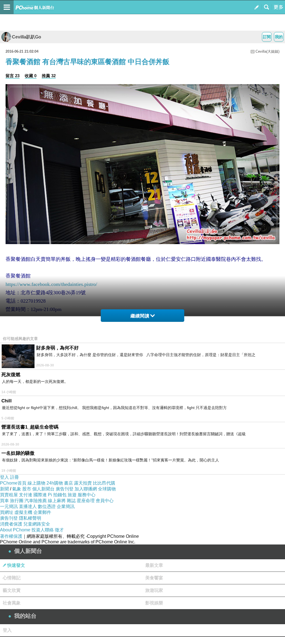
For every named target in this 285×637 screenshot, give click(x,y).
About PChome (15, 529)
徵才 (59, 529)
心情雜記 (12, 577)
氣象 (16, 489)
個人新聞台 (43, 489)
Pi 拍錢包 (57, 494)
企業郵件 (42, 512)
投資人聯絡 (42, 529)
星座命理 (86, 500)
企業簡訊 (66, 506)
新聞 (4, 489)
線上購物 (36, 483)
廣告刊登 (64, 489)
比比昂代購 (104, 483)
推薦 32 (49, 75)
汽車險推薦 (35, 500)
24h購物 (54, 483)
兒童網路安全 (36, 524)
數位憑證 (47, 506)
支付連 (25, 494)
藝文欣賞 (12, 590)
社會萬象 (12, 602)
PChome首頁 (13, 483)
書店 (68, 483)
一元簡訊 (9, 506)
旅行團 (16, 500)
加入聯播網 (86, 489)
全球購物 (107, 489)
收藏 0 (30, 75)
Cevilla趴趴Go (26, 37)
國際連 (40, 494)
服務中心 (86, 494)
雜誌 (71, 500)
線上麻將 (57, 500)
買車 (4, 500)
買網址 (6, 512)
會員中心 (105, 500)
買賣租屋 (9, 494)
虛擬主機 (23, 512)
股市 (26, 489)
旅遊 (72, 494)
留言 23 (12, 75)
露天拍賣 (83, 483)
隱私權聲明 (30, 518)
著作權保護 (11, 536)
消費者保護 (11, 524)
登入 (4, 477)
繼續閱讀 (140, 315)
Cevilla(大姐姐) (267, 51)
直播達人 (28, 506)
